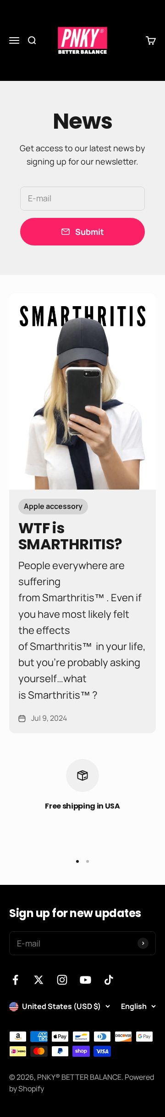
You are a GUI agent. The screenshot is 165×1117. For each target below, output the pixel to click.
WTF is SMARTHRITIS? (70, 536)
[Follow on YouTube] (85, 980)
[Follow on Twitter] (39, 980)
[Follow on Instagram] (62, 980)
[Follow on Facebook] (15, 980)
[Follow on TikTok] (109, 980)
